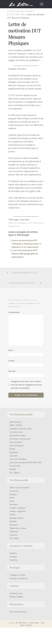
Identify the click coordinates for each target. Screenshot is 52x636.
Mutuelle (13, 521)
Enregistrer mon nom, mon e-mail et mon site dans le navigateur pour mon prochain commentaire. (26, 384)
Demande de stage (17, 435)
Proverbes (14, 560)
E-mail (11, 360)
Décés (12, 497)
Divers (12, 501)
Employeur (14, 452)
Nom (11, 350)
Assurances (14, 491)
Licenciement (15, 466)
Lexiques (13, 556)
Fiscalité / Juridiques (18, 508)
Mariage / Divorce (17, 518)
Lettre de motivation (18, 459)
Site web (11, 371)
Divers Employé (16, 442)
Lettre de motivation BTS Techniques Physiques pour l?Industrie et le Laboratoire (26, 243)
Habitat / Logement (17, 511)
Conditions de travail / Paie (20, 428)
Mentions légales (16, 596)
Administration (15, 422)
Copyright (11, 623)
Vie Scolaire (14, 538)
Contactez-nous (16, 593)
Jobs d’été (14, 456)
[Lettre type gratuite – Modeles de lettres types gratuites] (20, 4)
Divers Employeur (17, 445)
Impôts (12, 514)
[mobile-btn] (42, 4)
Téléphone (14, 531)
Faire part (13, 504)
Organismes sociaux (18, 528)
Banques (13, 494)
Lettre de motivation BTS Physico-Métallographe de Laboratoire (24, 253)
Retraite (13, 469)
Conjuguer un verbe (17, 575)
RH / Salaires (15, 472)
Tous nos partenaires (18, 611)
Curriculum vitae (16, 432)
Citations (13, 553)
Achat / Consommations (19, 487)
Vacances (13, 535)
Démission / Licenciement (20, 439)
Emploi (12, 449)
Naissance (14, 525)
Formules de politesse (19, 578)
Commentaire (14, 312)
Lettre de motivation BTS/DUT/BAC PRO (26, 462)
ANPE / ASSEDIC (16, 425)
